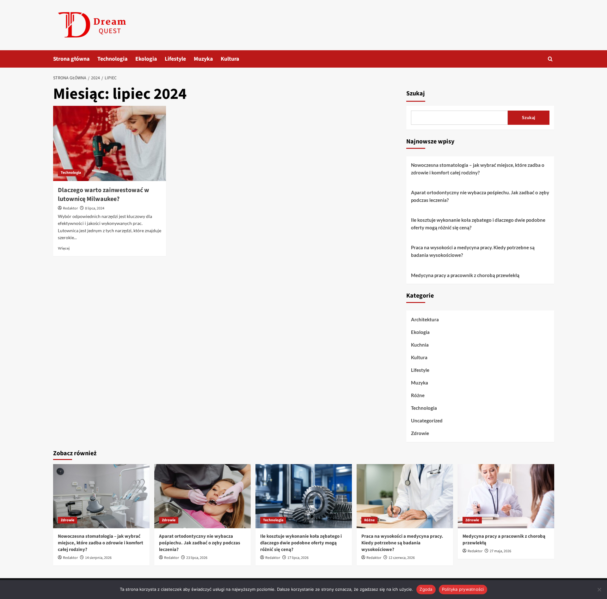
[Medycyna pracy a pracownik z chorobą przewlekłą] (506, 496)
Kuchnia (420, 345)
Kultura (230, 59)
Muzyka (203, 59)
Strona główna (71, 59)
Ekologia (146, 59)
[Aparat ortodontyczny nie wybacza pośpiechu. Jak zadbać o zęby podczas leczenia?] (202, 496)
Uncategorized (427, 420)
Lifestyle (175, 59)
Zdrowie (420, 433)
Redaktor (70, 208)
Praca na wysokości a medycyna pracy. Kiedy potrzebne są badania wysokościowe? (473, 251)
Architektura (425, 319)
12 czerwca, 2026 (402, 557)
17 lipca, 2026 (298, 557)
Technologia (112, 59)
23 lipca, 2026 (196, 557)
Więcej (64, 248)
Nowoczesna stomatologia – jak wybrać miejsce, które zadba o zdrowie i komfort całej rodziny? (477, 168)
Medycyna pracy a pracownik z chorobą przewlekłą (465, 275)
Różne (418, 395)
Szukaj (415, 93)
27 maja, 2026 (500, 551)
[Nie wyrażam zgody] (599, 589)
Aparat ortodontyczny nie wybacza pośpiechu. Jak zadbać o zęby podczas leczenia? (480, 196)
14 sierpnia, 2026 (98, 557)
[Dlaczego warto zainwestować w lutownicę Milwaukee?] (109, 143)
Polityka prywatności (463, 589)
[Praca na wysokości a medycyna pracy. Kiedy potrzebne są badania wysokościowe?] (405, 496)
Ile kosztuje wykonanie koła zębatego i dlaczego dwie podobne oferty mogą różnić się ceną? (478, 223)
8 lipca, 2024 (94, 208)
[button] (550, 58)
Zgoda (426, 589)
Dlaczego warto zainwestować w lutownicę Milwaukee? (103, 194)
